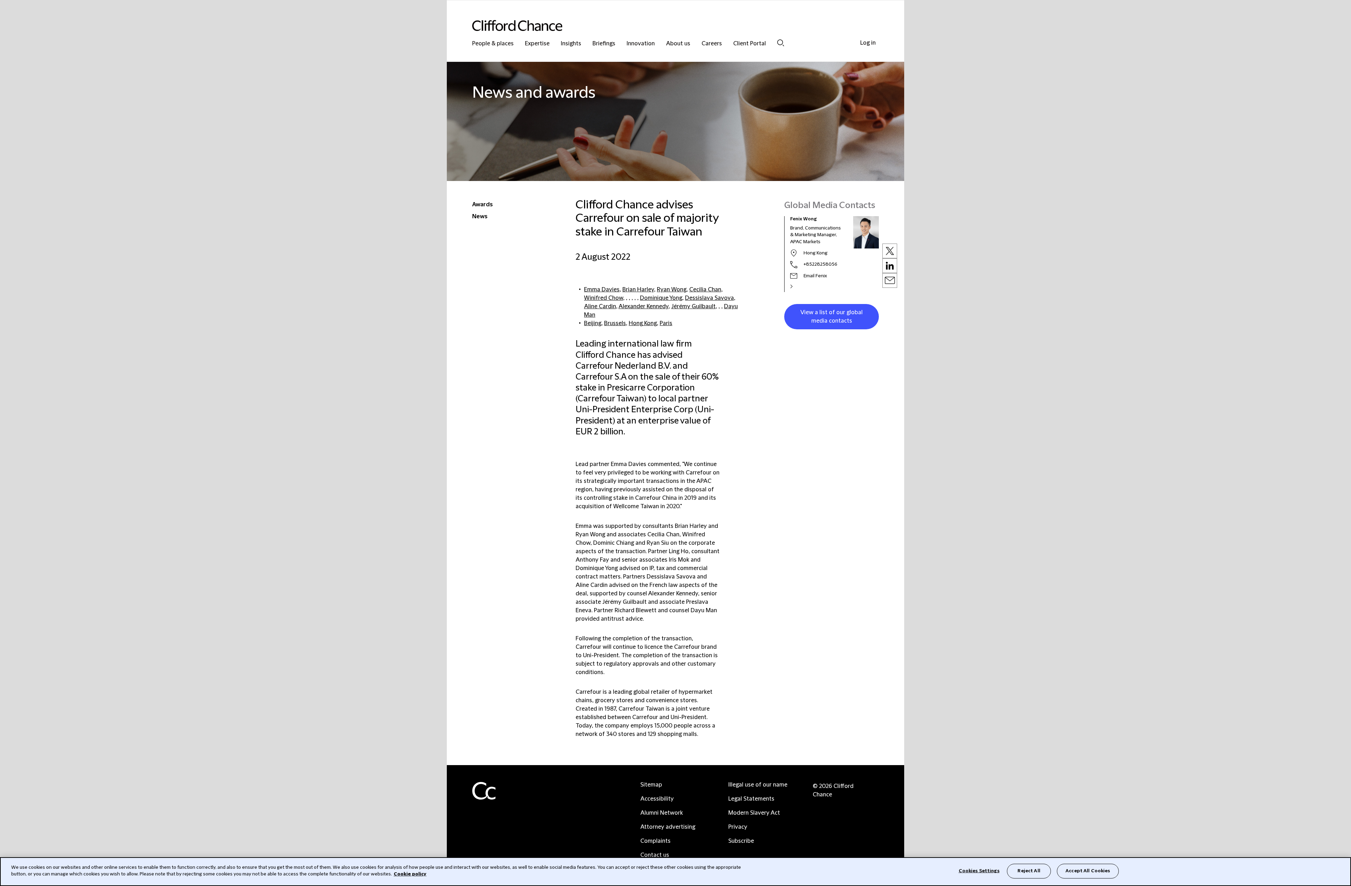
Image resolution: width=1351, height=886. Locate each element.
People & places (493, 44)
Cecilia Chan (705, 289)
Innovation (641, 44)
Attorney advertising (667, 827)
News (480, 216)
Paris (666, 323)
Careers (712, 44)
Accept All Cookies (1088, 871)
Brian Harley (638, 289)
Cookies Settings (979, 871)
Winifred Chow (603, 298)
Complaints (655, 841)
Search (780, 42)
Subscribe (741, 841)
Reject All (1028, 871)
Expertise (537, 44)
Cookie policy (410, 874)
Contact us (654, 855)
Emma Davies (602, 289)
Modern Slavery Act (754, 813)
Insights (571, 44)
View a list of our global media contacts (831, 316)
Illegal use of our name (757, 785)
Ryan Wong (671, 289)
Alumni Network (661, 813)
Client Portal (749, 44)
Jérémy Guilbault (693, 306)
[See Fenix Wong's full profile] (799, 286)
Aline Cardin (600, 306)
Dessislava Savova (709, 298)
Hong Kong (643, 323)
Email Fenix (815, 276)
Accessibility (657, 799)
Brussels (615, 323)
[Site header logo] (661, 25)
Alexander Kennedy (643, 306)
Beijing (592, 323)
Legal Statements (751, 799)
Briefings (603, 44)
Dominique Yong (661, 298)
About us (678, 44)
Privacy (737, 827)
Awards (482, 204)
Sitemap (651, 785)
